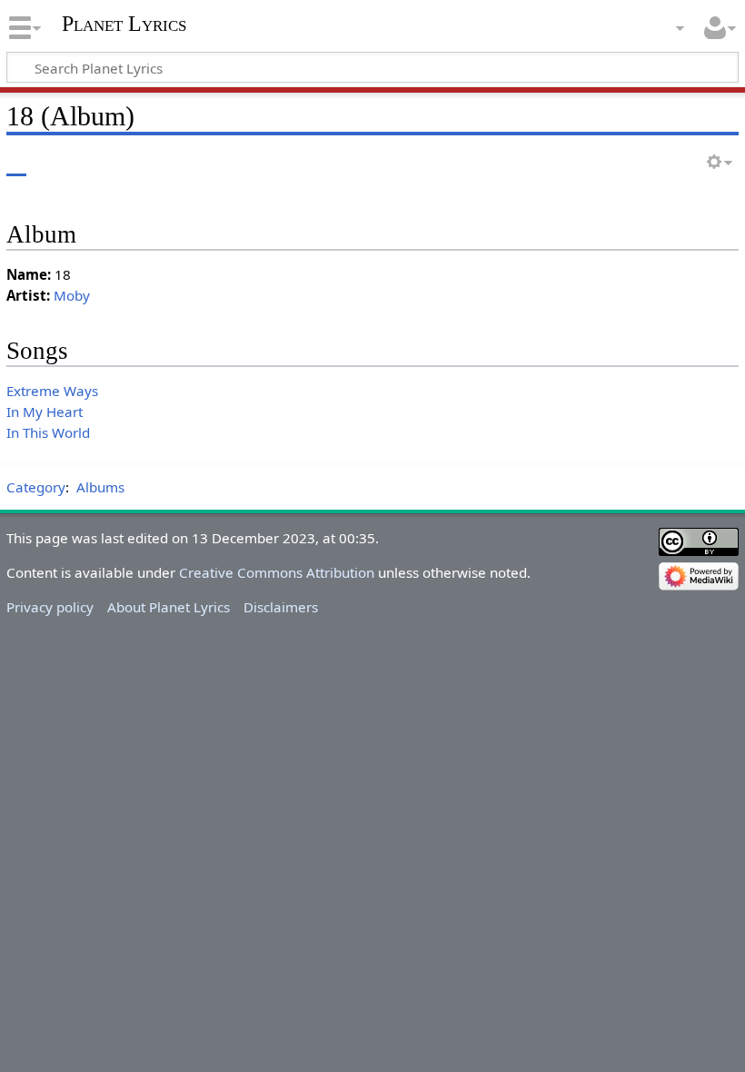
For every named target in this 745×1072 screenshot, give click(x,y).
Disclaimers (280, 607)
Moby (72, 295)
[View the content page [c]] (16, 163)
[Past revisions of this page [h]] (681, 163)
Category (35, 487)
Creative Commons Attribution (276, 572)
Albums (100, 487)
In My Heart (44, 411)
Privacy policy (50, 607)
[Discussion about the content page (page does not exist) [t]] (57, 163)
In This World (48, 432)
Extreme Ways (52, 391)
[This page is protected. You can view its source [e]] (648, 163)
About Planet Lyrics (168, 607)
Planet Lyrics (124, 23)
